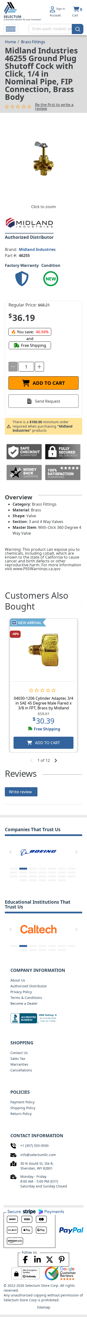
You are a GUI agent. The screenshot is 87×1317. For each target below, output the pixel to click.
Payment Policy (22, 1102)
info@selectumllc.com (38, 1154)
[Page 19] (52, 876)
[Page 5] (52, 869)
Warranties (19, 1064)
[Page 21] (71, 876)
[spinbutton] (26, 366)
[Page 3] (33, 869)
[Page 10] (33, 872)
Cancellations (21, 1070)
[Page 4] (42, 869)
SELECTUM (12, 16)
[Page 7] (71, 869)
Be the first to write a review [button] (54, 106)
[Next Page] (76, 852)
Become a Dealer (24, 1003)
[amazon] (39, 851)
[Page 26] (62, 880)
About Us (17, 980)
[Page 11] (42, 872)
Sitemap (43, 1307)
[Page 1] (13, 869)
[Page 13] (62, 872)
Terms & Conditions (26, 997)
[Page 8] (13, 872)
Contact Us (19, 1052)
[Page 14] (71, 872)
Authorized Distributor (28, 986)
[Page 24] (42, 880)
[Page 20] (62, 876)
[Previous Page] (10, 852)
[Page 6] (62, 869)
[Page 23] (33, 880)
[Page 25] (52, 880)
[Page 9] (23, 872)
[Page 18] (42, 876)
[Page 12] (52, 872)
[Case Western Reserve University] (39, 928)
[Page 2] (23, 869)
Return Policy (21, 1113)
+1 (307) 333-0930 (34, 1145)
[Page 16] (23, 876)
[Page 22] (23, 880)
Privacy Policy (21, 992)
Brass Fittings (33, 41)
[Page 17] (33, 876)
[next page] (56, 760)
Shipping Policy (22, 1108)
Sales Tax (17, 1058)
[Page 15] (13, 876)
